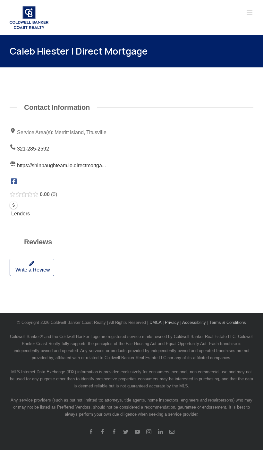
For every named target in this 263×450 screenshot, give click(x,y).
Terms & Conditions (227, 322)
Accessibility (194, 322)
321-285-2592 (33, 148)
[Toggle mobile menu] (250, 12)
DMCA (155, 322)
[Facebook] (14, 182)
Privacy (172, 322)
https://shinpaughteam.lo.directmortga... (61, 165)
